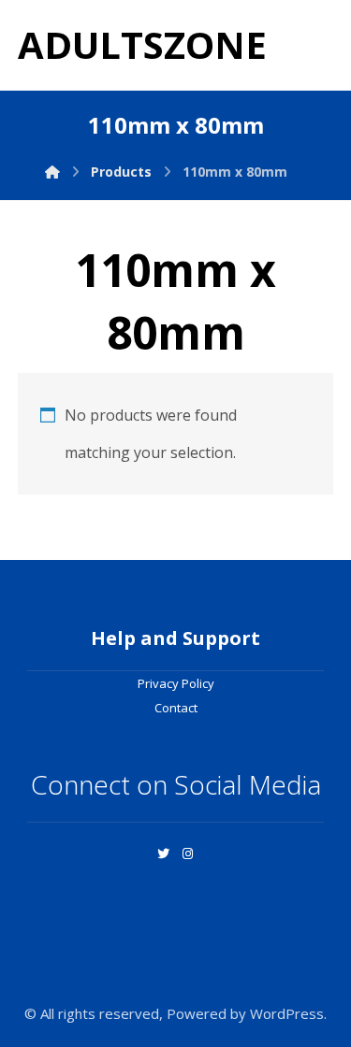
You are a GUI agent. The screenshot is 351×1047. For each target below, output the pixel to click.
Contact (175, 707)
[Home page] (52, 171)
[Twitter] (164, 853)
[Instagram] (188, 853)
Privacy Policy (176, 683)
